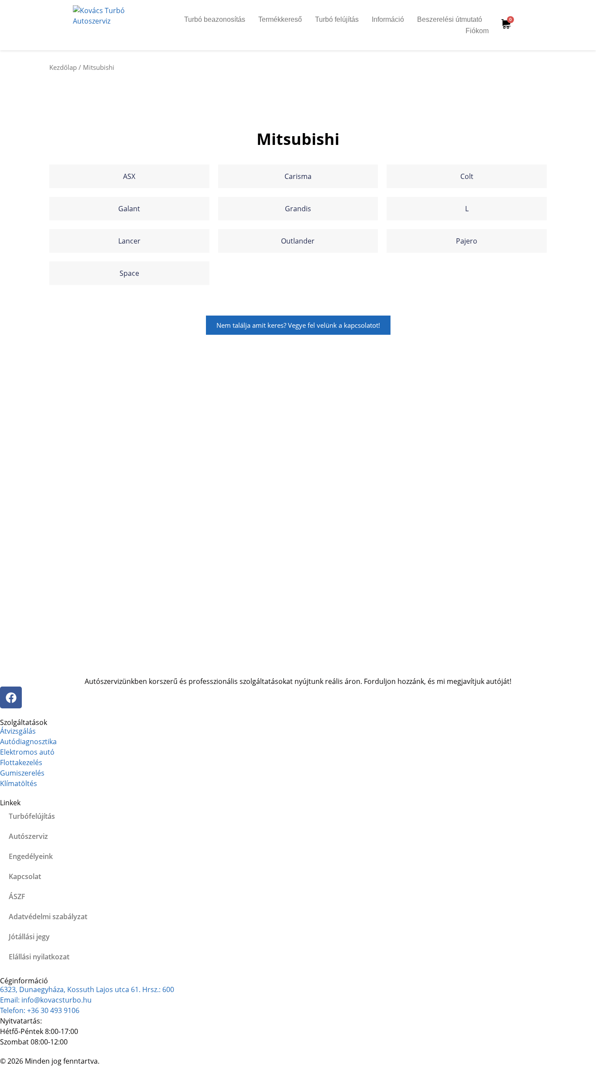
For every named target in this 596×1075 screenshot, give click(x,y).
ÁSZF (17, 896)
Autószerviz (28, 836)
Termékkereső (280, 19)
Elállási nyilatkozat (39, 957)
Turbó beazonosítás (214, 19)
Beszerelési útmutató (449, 19)
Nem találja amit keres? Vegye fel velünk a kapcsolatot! (298, 325)
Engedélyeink (31, 856)
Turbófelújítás (32, 816)
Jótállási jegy (29, 936)
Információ (388, 19)
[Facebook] (11, 697)
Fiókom (477, 30)
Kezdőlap (63, 67)
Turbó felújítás (337, 19)
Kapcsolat (25, 876)
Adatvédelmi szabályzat (48, 916)
